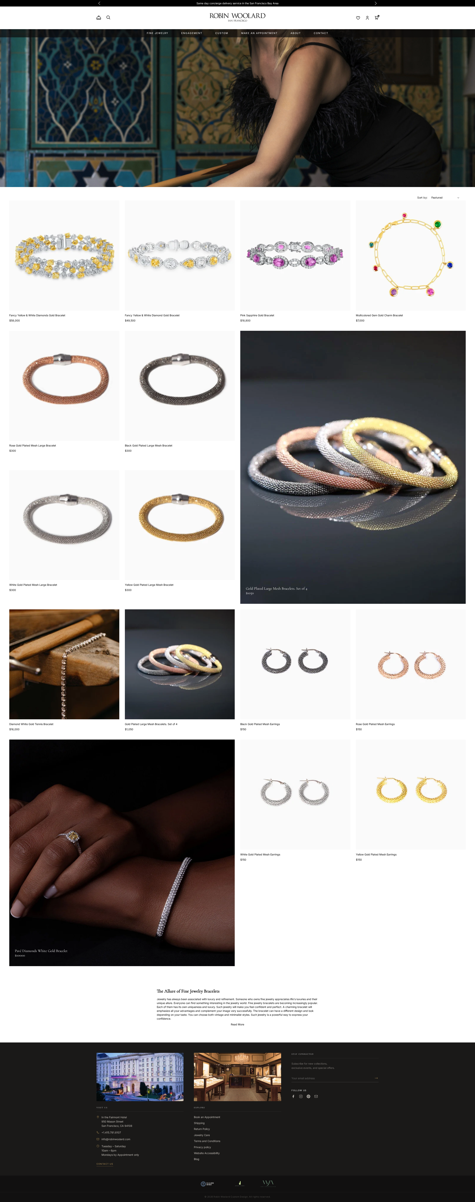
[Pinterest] (308, 1096)
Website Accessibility (207, 1153)
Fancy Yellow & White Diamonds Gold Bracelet (37, 315)
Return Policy (202, 1128)
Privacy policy (202, 1147)
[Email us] (316, 1096)
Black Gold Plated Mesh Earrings (260, 724)
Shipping (199, 1123)
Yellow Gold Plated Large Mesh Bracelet (149, 584)
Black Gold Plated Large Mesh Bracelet (148, 445)
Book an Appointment (207, 1117)
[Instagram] (301, 1096)
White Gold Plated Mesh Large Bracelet (33, 584)
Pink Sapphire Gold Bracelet (257, 315)
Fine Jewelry (157, 33)
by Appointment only (126, 1154)
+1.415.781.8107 (111, 1132)
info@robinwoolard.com (115, 1139)
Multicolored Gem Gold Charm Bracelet (379, 315)
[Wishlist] (358, 18)
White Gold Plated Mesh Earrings (260, 854)
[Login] (367, 18)
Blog (196, 1159)
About (296, 33)
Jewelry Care (202, 1135)
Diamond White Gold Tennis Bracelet (31, 724)
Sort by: (422, 197)
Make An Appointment (259, 33)
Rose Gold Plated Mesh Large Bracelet (32, 445)
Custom (221, 33)
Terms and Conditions (207, 1141)
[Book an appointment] (98, 18)
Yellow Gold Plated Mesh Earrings (376, 854)
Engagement (191, 33)
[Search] (108, 17)
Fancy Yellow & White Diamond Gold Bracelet (152, 315)
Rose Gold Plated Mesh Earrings (375, 724)
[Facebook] (293, 1096)
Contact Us (104, 1164)
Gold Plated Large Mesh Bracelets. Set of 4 (151, 724)
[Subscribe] (375, 1078)
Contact (321, 33)
